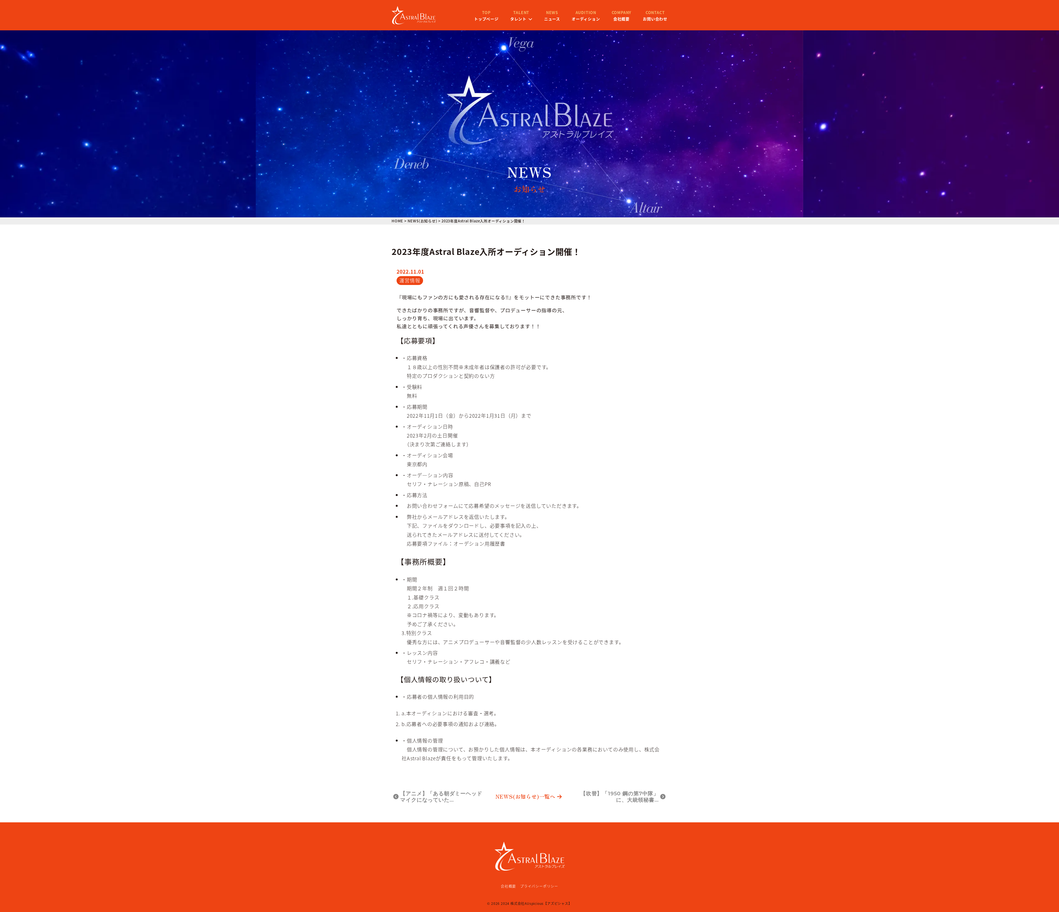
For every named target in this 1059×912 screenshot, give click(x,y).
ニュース (552, 16)
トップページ (486, 16)
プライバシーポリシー (539, 886)
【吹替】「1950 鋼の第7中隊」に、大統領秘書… (620, 796)
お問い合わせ (655, 16)
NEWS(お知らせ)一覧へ (525, 796)
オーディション (586, 16)
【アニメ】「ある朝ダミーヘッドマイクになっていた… (441, 796)
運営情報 (409, 280)
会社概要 (622, 16)
